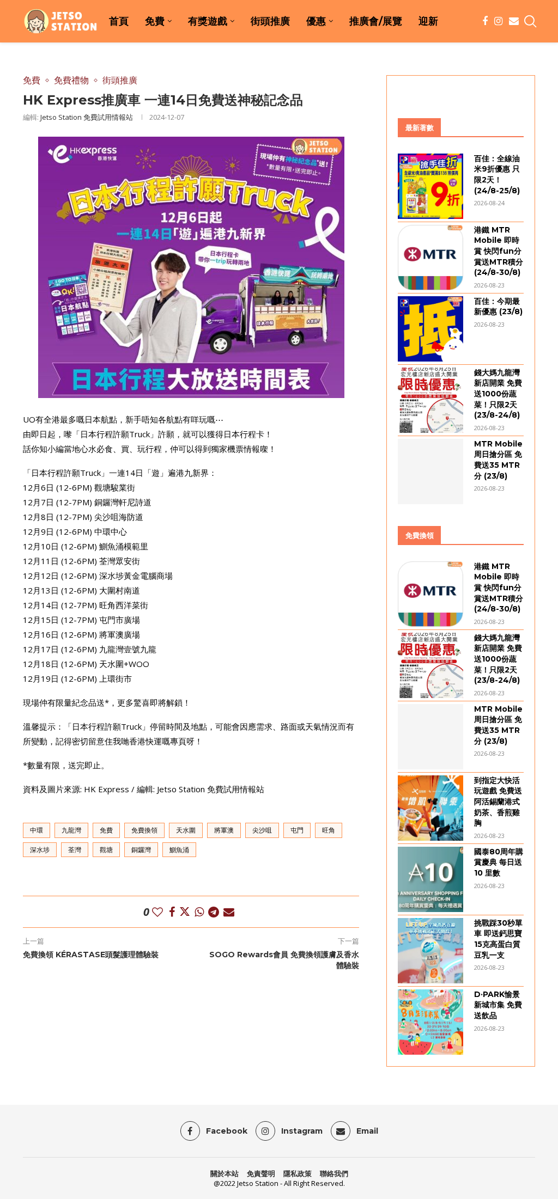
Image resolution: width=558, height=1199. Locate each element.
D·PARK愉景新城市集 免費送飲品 (498, 1004)
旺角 (328, 830)
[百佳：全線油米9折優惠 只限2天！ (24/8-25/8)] (430, 186)
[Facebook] (485, 21)
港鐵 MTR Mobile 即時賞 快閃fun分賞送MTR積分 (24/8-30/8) (498, 251)
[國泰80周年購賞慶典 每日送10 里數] (430, 879)
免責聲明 (261, 1173)
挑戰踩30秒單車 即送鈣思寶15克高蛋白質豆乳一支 (498, 939)
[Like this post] (157, 911)
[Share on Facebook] (172, 911)
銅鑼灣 (141, 849)
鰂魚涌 (179, 849)
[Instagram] (498, 21)
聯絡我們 (334, 1173)
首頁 (119, 21)
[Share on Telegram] (213, 911)
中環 (36, 830)
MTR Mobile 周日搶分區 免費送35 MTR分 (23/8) (498, 460)
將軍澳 (224, 830)
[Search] (529, 21)
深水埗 (40, 849)
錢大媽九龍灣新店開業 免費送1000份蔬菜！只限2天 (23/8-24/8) (498, 394)
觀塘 (106, 849)
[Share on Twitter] (184, 911)
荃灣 (74, 849)
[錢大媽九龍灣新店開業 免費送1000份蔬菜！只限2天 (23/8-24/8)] (430, 400)
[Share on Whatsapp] (199, 911)
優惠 (316, 21)
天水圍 (186, 830)
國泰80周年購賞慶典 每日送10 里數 (498, 862)
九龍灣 (71, 830)
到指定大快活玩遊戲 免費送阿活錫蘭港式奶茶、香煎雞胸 (498, 801)
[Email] (513, 21)
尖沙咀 (262, 830)
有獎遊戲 (207, 21)
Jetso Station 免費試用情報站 (86, 117)
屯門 (297, 830)
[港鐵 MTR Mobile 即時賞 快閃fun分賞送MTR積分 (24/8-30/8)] (430, 257)
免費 (155, 21)
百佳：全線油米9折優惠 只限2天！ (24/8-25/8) (497, 174)
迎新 (428, 21)
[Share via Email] (228, 911)
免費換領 (144, 830)
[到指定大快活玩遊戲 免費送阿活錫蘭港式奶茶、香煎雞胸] (430, 808)
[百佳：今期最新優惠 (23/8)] (430, 329)
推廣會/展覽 (375, 21)
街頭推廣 (270, 21)
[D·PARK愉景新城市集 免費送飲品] (430, 1022)
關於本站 (224, 1173)
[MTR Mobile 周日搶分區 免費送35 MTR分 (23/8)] (430, 471)
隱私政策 (297, 1173)
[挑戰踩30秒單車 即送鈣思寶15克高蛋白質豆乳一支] (430, 950)
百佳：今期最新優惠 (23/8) (498, 306)
